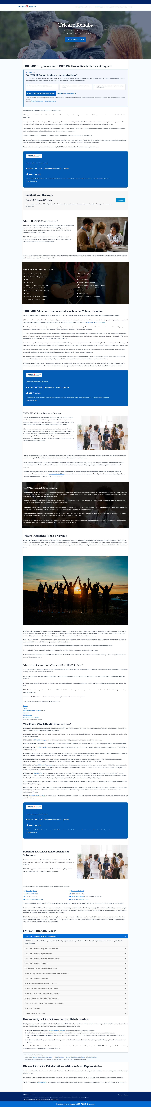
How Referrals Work (111, 7)
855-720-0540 (34, 174)
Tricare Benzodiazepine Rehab (34, 899)
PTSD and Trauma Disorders (31, 717)
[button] (83, 7)
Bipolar (25, 708)
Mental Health (89, 7)
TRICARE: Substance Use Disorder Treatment (42, 1057)
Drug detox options (50, 101)
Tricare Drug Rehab (31, 891)
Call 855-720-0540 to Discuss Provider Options (40, 93)
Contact (126, 1095)
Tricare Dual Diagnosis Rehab (79, 899)
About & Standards (122, 7)
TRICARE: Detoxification (58, 1057)
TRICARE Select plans (40, 740)
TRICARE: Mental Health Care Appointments (75, 1057)
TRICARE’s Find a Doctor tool (56, 1030)
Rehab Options (79, 7)
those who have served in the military (95, 322)
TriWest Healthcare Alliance (36, 795)
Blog (131, 7)
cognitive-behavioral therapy (57, 474)
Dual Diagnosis (27, 715)
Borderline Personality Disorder (32, 710)
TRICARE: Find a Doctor (91, 1057)
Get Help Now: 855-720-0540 (75, 39)
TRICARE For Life (41, 747)
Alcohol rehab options (37, 101)
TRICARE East (37, 773)
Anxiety (25, 706)
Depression (26, 713)
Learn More (121, 200)
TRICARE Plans (99, 7)
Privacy (120, 1095)
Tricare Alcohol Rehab (77, 891)
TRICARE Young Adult (45, 765)
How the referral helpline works (66, 93)
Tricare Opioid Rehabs (77, 896)
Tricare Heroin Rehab (32, 893)
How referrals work (31, 181)
